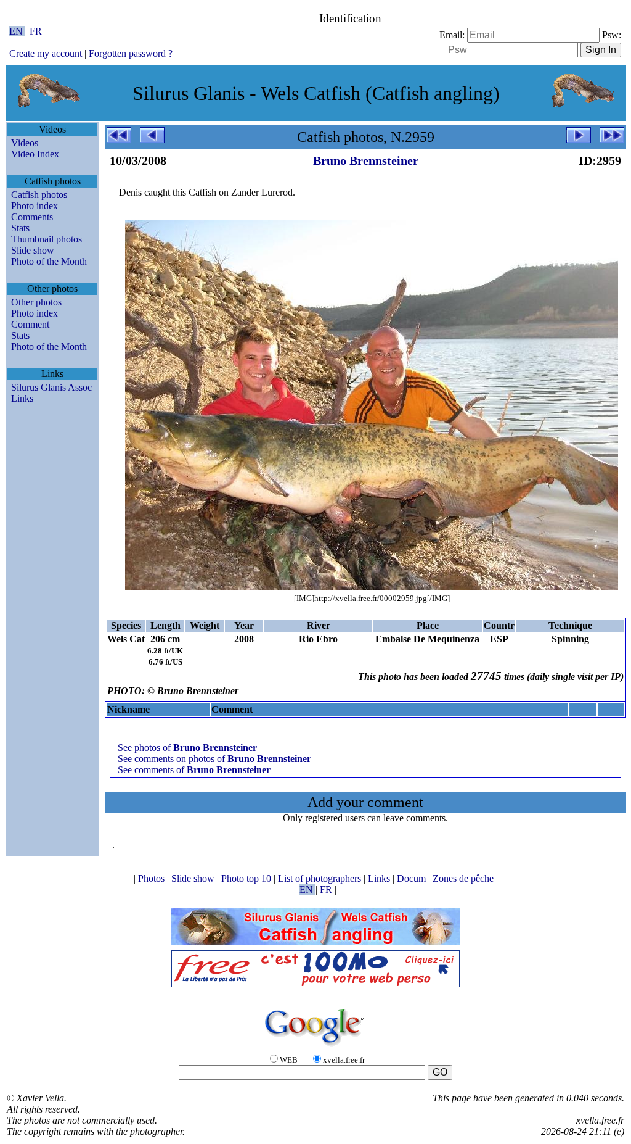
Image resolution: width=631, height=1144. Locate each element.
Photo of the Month (49, 261)
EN (17, 31)
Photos (152, 878)
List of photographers (321, 878)
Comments (32, 217)
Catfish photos (39, 194)
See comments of (194, 770)
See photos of (187, 747)
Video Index (35, 154)
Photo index (34, 206)
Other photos (36, 302)
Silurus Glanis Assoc (51, 387)
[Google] (315, 1047)
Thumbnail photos (46, 239)
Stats (20, 228)
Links (22, 398)
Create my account (45, 53)
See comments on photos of (214, 758)
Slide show (32, 250)
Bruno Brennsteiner (365, 160)
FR (36, 31)
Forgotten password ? (131, 53)
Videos (24, 143)
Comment (30, 324)
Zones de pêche (464, 878)
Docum (412, 878)
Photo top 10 (247, 878)
